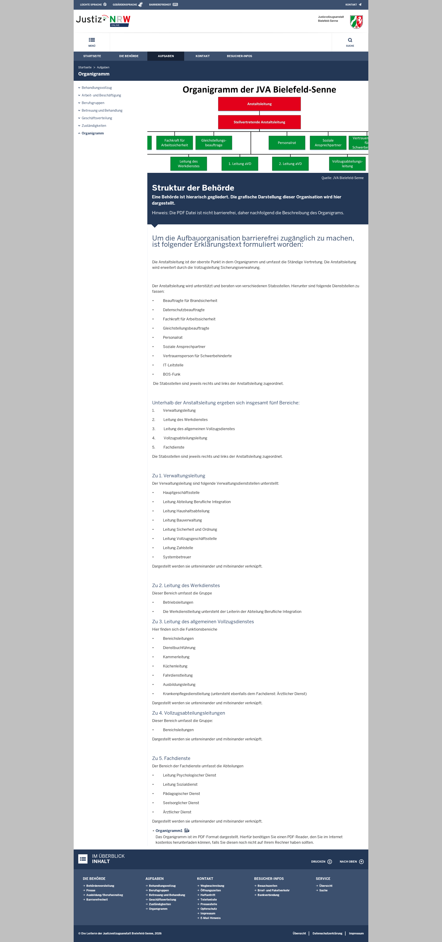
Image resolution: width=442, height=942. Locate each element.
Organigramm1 (169, 830)
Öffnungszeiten (211, 890)
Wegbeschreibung (212, 886)
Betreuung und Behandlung (102, 110)
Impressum (208, 913)
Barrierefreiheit (160, 4)
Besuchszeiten (267, 886)
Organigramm (93, 133)
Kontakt (351, 4)
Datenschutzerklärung (327, 933)
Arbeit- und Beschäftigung (101, 95)
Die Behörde (129, 56)
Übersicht (325, 886)
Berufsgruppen (93, 103)
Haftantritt (208, 895)
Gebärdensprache (125, 4)
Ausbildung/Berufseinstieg (104, 895)
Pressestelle (209, 904)
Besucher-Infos (239, 56)
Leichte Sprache (91, 4)
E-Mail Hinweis (211, 918)
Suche (350, 45)
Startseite (92, 56)
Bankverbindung (268, 895)
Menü (91, 45)
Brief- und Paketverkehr (274, 890)
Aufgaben (166, 56)
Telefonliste (209, 899)
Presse (90, 890)
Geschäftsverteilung (97, 118)
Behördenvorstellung (100, 886)
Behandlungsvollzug (97, 88)
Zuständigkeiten (94, 126)
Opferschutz (209, 909)
